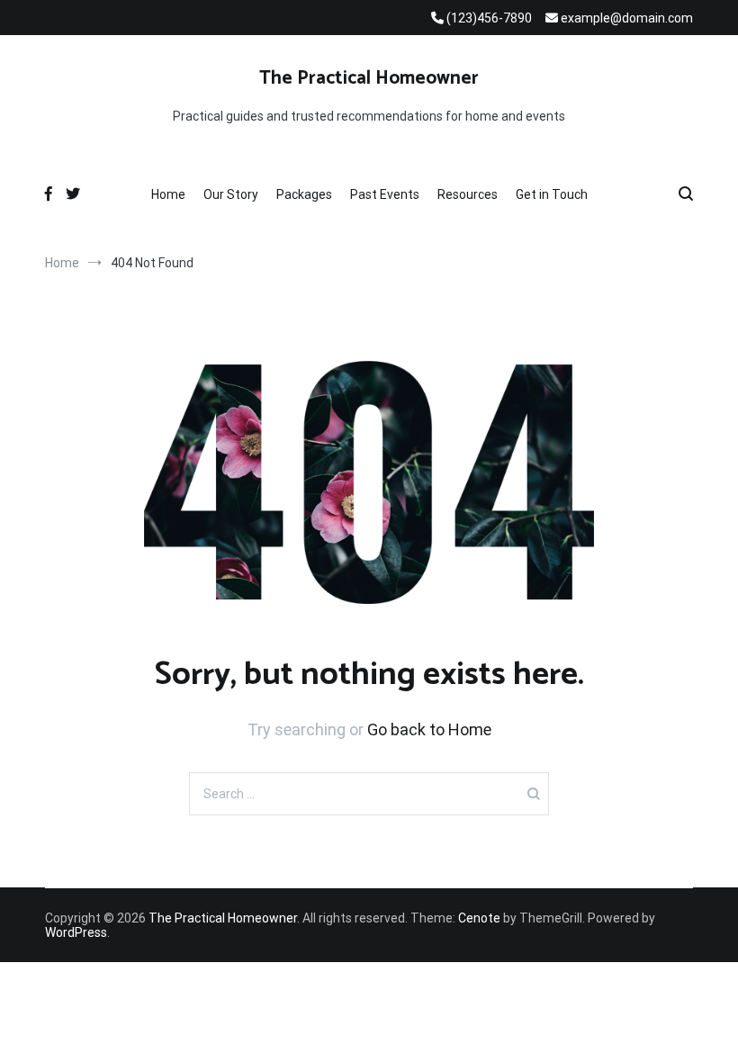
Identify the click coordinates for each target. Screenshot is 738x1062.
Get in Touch (552, 194)
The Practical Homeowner (369, 78)
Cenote (479, 918)
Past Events (384, 194)
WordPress (76, 932)
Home (168, 194)
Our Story (230, 194)
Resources (467, 194)
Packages (304, 194)
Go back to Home (429, 729)
